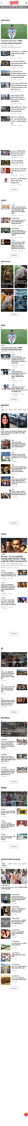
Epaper (2, 7)
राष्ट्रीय (17, 7)
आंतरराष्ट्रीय (21, 7)
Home (6, 7)
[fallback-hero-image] (6, 75)
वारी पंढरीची (12, 7)
